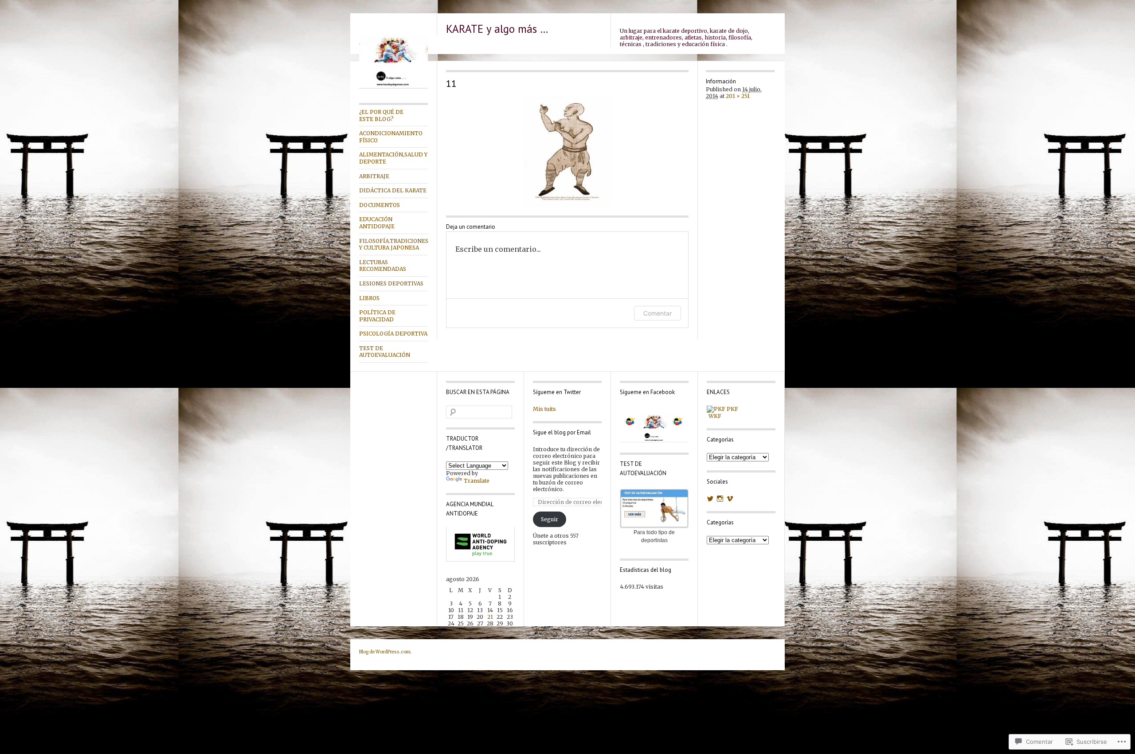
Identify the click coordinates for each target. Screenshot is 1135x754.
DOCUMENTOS (379, 205)
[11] (567, 151)
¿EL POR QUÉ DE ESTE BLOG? (381, 115)
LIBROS (369, 298)
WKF (714, 416)
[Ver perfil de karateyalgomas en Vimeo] (729, 498)
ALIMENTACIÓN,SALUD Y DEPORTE (393, 158)
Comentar (657, 313)
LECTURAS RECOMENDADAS (382, 266)
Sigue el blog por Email (562, 432)
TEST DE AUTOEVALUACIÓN (384, 352)
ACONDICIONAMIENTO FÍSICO (391, 137)
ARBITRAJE (374, 176)
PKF (731, 409)
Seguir (549, 519)
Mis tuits (544, 409)
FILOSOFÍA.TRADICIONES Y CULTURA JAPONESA (393, 244)
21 (490, 616)
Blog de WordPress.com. (385, 652)
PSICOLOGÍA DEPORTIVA (393, 333)
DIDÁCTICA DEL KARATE (393, 190)
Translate (476, 480)
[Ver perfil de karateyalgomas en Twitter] (710, 498)
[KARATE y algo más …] (393, 86)
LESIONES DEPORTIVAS (391, 283)
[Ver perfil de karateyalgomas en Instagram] (720, 498)
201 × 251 (738, 96)
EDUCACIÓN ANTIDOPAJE (377, 223)
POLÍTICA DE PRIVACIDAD (377, 316)
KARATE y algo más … (497, 29)
